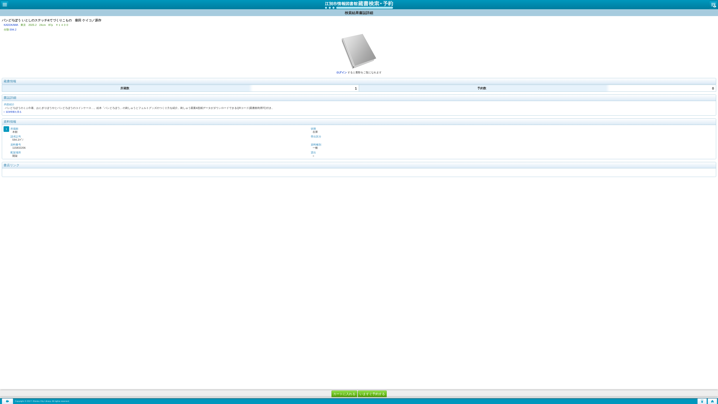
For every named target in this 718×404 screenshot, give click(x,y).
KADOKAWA (11, 24)
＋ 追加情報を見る (12, 112)
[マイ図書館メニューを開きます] (713, 4)
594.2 (13, 29)
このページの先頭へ (702, 401)
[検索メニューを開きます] (4, 4)
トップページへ (712, 401)
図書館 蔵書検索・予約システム (359, 4)
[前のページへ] (7, 401)
